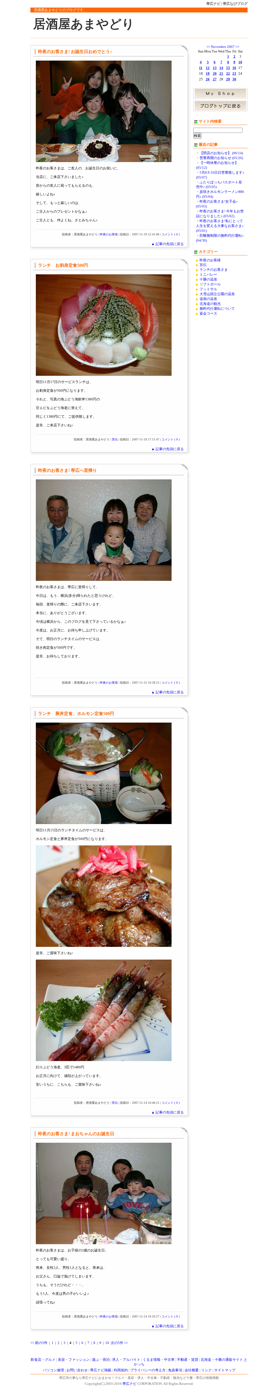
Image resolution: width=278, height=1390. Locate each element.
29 (228, 79)
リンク (206, 1370)
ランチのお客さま (214, 270)
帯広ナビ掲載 (100, 1370)
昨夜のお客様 (109, 234)
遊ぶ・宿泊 (101, 1360)
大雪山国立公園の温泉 (217, 294)
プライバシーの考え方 (148, 1370)
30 (234, 79)
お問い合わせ (77, 1370)
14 (221, 68)
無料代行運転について (217, 309)
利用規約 (121, 1370)
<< (208, 47)
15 (228, 68)
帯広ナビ (213, 4)
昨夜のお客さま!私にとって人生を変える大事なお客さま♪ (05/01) (220, 226)
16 (234, 68)
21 (221, 73)
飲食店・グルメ (43, 1360)
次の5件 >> (119, 1343)
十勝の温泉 (208, 279)
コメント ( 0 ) (171, 234)
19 (208, 73)
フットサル (208, 289)
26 (208, 79)
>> (237, 47)
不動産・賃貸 (187, 1360)
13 (215, 68)
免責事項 (175, 1370)
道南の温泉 (208, 299)
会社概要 (192, 1370)
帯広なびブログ (235, 4)
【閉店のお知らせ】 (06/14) (221, 153)
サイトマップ (224, 1370)
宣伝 (115, 439)
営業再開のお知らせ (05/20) (221, 158)
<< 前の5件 (39, 1343)
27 (215, 79)
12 (208, 68)
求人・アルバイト (126, 1360)
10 (107, 1343)
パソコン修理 (53, 1370)
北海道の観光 (210, 304)
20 (215, 73)
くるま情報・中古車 (159, 1360)
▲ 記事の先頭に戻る (167, 244)
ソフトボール (210, 284)
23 (234, 73)
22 (228, 73)
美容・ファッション (74, 1360)
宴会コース (208, 313)
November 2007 (223, 47)
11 (201, 68)
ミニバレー (208, 274)
